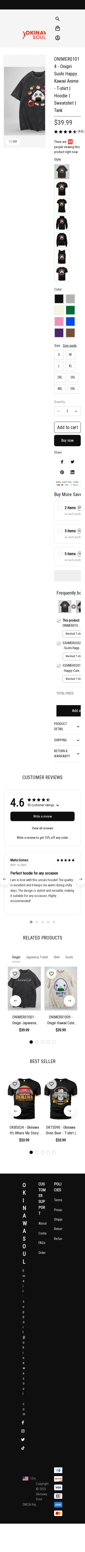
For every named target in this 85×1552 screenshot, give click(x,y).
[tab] (31, 922)
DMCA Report (32, 1504)
